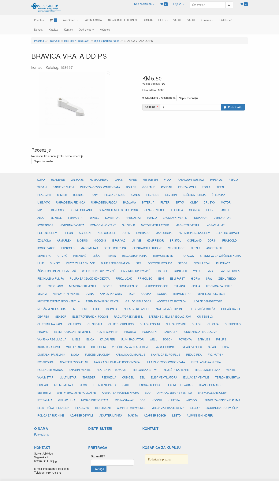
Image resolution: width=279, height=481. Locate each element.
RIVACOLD (68, 248)
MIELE (76, 339)
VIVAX (167, 179)
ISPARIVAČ (118, 240)
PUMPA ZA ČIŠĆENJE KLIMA (222, 400)
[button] (144, 4)
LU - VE (136, 240)
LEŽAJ (96, 256)
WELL (153, 339)
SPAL (209, 278)
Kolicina (150, 106)
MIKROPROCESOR (156, 286)
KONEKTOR (112, 217)
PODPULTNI (149, 332)
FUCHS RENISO (128, 286)
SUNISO (55, 263)
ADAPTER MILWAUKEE (131, 408)
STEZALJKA (44, 400)
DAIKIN (119, 179)
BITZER (107, 286)
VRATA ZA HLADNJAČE (80, 263)
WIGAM (42, 187)
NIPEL (41, 210)
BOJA (131, 294)
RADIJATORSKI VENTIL (128, 316)
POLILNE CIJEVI (47, 233)
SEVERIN (171, 195)
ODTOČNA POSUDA (160, 263)
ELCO (96, 309)
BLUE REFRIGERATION (115, 263)
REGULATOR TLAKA (207, 370)
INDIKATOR (200, 217)
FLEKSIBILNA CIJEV (97, 354)
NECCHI (157, 400)
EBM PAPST (177, 278)
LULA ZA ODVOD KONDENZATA (165, 362)
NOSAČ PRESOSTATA (94, 400)
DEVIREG (43, 316)
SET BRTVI (44, 392)
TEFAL (221, 187)
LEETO (176, 415)
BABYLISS (204, 339)
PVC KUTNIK (215, 354)
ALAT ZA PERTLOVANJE (111, 370)
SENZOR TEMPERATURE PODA (118, 210)
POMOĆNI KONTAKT (103, 225)
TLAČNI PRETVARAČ (179, 385)
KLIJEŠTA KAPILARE (176, 370)
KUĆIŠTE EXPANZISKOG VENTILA (58, 301)
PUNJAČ (42, 385)
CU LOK (196, 324)
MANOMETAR (89, 248)
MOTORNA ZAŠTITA (71, 225)
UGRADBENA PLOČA (104, 202)
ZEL (142, 377)
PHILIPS (221, 339)
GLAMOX (194, 210)
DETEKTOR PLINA (115, 248)
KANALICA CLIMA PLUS (130, 354)
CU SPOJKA (94, 324)
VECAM (42, 294)
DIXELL (94, 217)
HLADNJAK (44, 195)
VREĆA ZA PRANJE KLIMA (167, 408)
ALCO (40, 217)
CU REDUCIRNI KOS (121, 324)
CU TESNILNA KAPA (49, 324)
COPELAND (194, 240)
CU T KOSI (74, 324)
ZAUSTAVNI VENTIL (175, 217)
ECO (148, 392)
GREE (133, 179)
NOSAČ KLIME (215, 225)
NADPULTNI (170, 332)
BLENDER (79, 195)
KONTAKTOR (45, 225)
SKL (39, 286)
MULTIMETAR (67, 377)
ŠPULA (196, 286)
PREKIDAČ (79, 256)
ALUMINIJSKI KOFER (200, 415)
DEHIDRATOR (222, 217)
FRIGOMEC (145, 278)
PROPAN (42, 332)
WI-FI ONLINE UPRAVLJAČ (98, 271)
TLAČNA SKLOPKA (148, 385)
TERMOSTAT (76, 217)
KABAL (226, 347)
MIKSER (62, 195)
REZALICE (152, 195)
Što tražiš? (98, 456)
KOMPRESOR (155, 240)
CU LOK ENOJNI (150, 324)
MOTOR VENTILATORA (155, 225)
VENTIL (231, 370)
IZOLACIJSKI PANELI (136, 309)
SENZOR (60, 316)
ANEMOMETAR (63, 385)
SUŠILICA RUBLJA (194, 195)
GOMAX (146, 294)
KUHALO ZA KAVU (48, 347)
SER (139, 263)
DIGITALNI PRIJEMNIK (51, 354)
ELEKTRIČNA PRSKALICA (53, 408)
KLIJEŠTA (174, 400)
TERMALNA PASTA (104, 385)
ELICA (90, 339)
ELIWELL (56, 217)
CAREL (126, 385)
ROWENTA (185, 339)
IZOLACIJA (44, 240)
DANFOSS (57, 210)
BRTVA (180, 202)
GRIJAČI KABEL (231, 309)
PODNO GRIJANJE (81, 210)
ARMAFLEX (64, 240)
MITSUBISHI (150, 179)
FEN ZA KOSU (187, 187)
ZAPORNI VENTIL (80, 370)
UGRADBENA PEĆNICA (70, 202)
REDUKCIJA (109, 377)
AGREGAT (85, 233)
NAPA (94, 195)
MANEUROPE (164, 233)
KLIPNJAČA (223, 263)
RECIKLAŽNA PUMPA (50, 278)
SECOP (182, 263)
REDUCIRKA (194, 354)
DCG (143, 400)
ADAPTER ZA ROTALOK (171, 301)
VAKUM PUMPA (230, 271)
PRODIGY (130, 332)
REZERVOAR (103, 408)
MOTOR (226, 202)
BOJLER (131, 187)
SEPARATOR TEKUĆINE (147, 248)
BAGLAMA (129, 202)
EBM (161, 278)
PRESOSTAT (133, 217)
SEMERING (44, 256)
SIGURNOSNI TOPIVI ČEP (222, 408)
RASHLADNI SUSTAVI (190, 179)
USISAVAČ (43, 202)
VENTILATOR (176, 248)
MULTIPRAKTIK (75, 347)
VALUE (197, 271)
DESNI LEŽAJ (201, 263)
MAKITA (133, 415)
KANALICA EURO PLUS (165, 354)
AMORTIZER (214, 248)
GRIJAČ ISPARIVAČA (138, 301)
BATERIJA (148, 202)
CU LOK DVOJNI (176, 324)
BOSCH (167, 339)
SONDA (161, 294)
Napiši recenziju (188, 98)
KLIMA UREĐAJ (99, 179)
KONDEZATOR (46, 248)
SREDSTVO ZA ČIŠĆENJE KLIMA (220, 256)
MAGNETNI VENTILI (188, 225)
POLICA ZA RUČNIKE (50, 415)
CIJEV (194, 202)
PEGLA (206, 187)
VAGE (210, 271)
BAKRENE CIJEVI (63, 187)
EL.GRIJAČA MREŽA (202, 309)
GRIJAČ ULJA (66, 400)
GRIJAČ (62, 256)
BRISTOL (175, 240)
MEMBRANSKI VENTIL (83, 286)
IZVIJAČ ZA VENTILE (196, 377)
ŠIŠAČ (212, 347)
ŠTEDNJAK (218, 195)
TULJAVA (179, 286)
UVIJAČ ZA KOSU (191, 347)
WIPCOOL (192, 400)
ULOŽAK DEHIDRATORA (207, 301)
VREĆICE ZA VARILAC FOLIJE (130, 347)
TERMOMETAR (182, 294)
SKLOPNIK (128, 225)
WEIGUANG (55, 286)
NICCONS (100, 240)
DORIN (126, 233)
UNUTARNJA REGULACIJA (200, 332)
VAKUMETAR (45, 377)
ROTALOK (188, 256)
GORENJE (148, 187)
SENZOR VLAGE (154, 210)
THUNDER (89, 377)
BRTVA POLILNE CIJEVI (212, 392)
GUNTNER (180, 271)
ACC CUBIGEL (107, 233)
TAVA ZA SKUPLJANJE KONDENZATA (117, 362)
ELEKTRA (177, 210)
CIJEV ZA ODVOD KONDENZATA (100, 187)
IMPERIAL (216, 179)
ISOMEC (111, 309)
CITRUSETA (98, 347)
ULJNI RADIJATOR (132, 339)
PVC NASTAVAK (124, 400)
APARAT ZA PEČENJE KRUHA (120, 392)
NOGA (75, 354)
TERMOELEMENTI (164, 256)
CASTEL (225, 210)
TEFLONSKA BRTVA (144, 370)
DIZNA (90, 294)
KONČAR (166, 187)
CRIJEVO (209, 202)
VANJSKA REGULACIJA (51, 339)
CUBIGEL (128, 377)
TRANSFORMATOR (210, 385)
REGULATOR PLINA (134, 256)
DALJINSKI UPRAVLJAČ (135, 271)
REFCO (233, 179)
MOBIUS (82, 240)
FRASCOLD (229, 240)
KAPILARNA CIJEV (111, 294)
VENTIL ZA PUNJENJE (211, 294)
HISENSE (162, 271)
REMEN (111, 256)
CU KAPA (213, 324)
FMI (74, 309)
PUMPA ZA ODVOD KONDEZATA (90, 278)
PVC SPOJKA (45, 362)
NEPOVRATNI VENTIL (66, 294)
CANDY (135, 195)
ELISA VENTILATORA (164, 377)
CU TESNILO (205, 316)
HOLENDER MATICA (50, 370)
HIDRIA (195, 278)
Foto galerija (41, 434)
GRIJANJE (77, 179)
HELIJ (210, 210)
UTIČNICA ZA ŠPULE (219, 286)
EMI (84, 309)
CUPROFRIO (233, 324)
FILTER (164, 202)
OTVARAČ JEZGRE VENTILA (174, 392)
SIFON (83, 385)
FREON (68, 233)
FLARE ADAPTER (107, 332)
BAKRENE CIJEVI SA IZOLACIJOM (170, 316)
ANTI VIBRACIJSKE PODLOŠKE (76, 392)
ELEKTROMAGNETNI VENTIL (72, 332)
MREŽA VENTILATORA (51, 309)
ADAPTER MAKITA (110, 415)
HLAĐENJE (58, 179)
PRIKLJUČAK (124, 278)
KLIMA (41, 179)
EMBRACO (143, 233)
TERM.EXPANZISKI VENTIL (102, 301)
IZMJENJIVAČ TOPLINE (169, 309)
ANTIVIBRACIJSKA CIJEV (194, 233)
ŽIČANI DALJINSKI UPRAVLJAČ (56, 271)
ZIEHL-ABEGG (227, 278)
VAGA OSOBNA (164, 347)
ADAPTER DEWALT (81, 415)
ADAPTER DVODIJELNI (74, 362)
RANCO (152, 217)
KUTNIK (195, 248)
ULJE (40, 263)
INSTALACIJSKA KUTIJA (206, 362)
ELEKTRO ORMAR (227, 233)
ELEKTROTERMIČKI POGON (90, 316)
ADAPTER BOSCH (155, 415)
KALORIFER (107, 339)
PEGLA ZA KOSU (114, 195)
